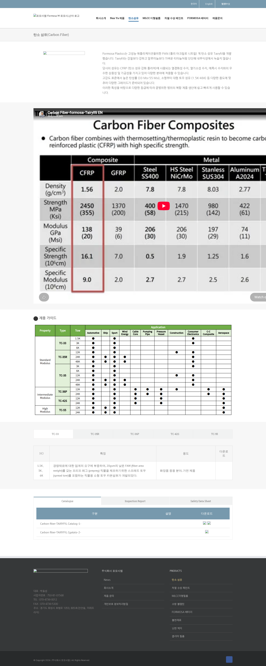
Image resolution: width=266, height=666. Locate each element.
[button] (228, 18)
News (107, 580)
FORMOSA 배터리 (182, 612)
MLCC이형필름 (180, 596)
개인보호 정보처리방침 (116, 604)
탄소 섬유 (177, 580)
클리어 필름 (178, 636)
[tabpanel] (133, 463)
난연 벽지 (177, 628)
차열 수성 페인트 (181, 588)
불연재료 (176, 620)
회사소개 (108, 588)
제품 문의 (109, 596)
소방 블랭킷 (178, 604)
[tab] (53, 434)
